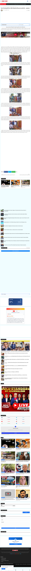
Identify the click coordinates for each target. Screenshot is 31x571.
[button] (30, 1)
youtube (9, 421)
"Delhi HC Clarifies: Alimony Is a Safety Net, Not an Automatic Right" (13, 229)
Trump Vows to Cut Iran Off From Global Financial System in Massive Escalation (23, 473)
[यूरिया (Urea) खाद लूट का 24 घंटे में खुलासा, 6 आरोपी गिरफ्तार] (2, 373)
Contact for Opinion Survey (5, 560)
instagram (8, 419)
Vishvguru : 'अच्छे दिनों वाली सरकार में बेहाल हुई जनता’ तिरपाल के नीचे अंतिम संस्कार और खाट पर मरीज (16, 362)
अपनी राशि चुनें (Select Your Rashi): (16, 312)
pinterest (23, 421)
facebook (9, 417)
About (18, 564)
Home (1, 6)
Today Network (29, 564)
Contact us (21, 564)
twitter (23, 417)
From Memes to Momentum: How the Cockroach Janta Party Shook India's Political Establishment (15, 214)
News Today (6, 563)
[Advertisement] (15, 136)
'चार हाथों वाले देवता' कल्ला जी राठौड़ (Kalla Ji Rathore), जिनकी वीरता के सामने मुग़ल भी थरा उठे (16, 365)
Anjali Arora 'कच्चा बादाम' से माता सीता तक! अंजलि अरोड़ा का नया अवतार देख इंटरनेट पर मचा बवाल (16, 353)
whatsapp (8, 423)
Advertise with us (3, 559)
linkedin (23, 419)
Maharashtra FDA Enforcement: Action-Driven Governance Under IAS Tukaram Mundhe (16, 237)
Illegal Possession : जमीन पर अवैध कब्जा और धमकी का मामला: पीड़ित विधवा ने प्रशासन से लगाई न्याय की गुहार (22, 486)
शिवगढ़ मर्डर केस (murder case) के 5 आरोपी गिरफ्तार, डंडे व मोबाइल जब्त (25, 186)
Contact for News (3, 558)
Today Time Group (16, 566)
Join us (2, 561)
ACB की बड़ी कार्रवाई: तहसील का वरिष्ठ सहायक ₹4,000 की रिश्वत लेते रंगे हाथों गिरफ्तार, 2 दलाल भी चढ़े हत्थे (17, 359)
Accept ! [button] (3, 568)
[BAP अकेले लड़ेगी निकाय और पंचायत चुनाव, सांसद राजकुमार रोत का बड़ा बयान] (2, 369)
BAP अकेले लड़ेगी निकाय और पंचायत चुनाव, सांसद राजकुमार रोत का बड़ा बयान (13, 368)
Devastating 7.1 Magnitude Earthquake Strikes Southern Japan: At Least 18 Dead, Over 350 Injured (16, 218)
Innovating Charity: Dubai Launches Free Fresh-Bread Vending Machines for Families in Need (17, 233)
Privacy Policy (25, 564)
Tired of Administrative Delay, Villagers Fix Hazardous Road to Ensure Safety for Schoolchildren (15, 210)
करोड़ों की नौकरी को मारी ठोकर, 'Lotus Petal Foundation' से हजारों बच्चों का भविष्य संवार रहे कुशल (15, 351)
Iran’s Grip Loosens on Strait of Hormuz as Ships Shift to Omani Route (7, 486)
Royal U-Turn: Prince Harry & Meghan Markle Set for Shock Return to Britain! (7, 473)
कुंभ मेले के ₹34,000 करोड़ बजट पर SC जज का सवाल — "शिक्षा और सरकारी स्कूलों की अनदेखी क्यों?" (5, 186)
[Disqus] (15, 262)
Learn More (6, 567)
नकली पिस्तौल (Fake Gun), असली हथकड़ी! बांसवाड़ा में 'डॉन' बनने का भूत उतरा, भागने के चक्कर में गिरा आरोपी (17, 356)
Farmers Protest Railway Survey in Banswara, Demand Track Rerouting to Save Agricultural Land (16, 241)
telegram (23, 423)
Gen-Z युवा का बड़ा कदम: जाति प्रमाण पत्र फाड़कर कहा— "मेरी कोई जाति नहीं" (15, 186)
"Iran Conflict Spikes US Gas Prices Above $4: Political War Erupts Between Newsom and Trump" (8, 499)
